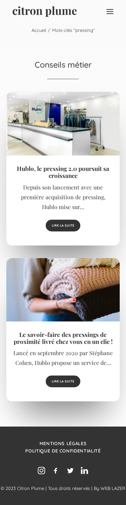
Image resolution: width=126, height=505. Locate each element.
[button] (110, 11)
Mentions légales (63, 443)
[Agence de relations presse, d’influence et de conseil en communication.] (45, 11)
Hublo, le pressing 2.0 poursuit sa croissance (63, 172)
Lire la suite (63, 225)
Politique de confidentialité (62, 451)
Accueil (38, 30)
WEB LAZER (112, 488)
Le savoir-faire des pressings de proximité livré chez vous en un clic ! (63, 338)
